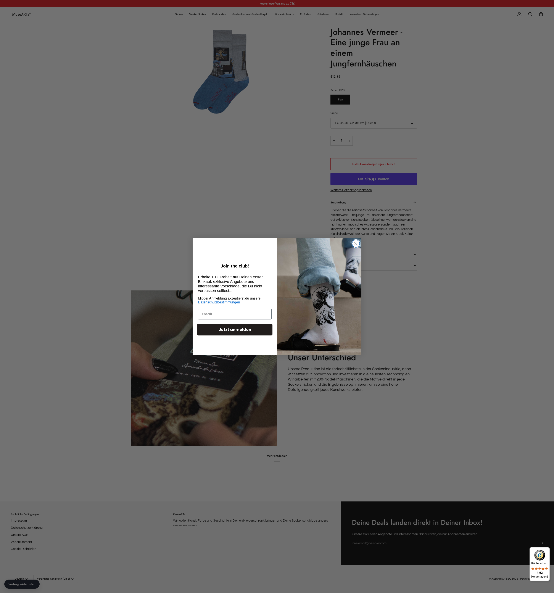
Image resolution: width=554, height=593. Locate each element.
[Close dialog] (356, 243)
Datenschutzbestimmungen (219, 302)
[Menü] (547, 550)
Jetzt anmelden (235, 329)
